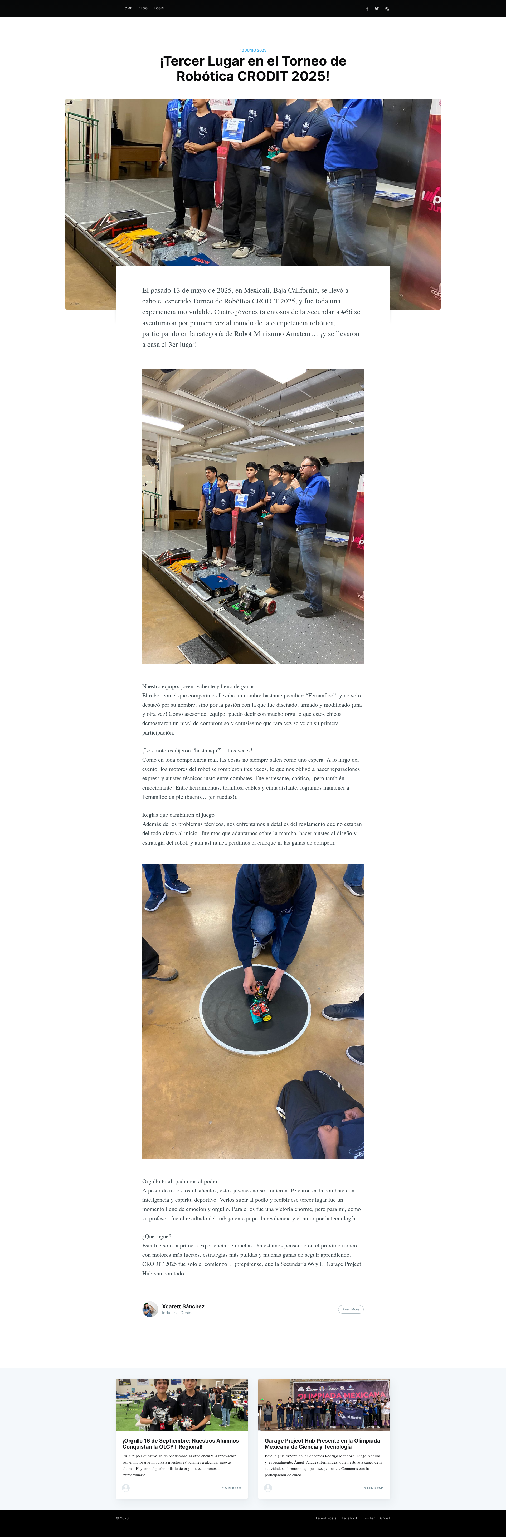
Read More (351, 1309)
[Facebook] (367, 8)
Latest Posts (326, 1518)
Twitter (369, 1518)
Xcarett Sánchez (183, 1306)
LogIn (159, 8)
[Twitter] (378, 8)
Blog (143, 8)
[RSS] (387, 8)
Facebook (350, 1518)
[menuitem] (127, 8)
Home (127, 8)
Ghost (385, 1518)
